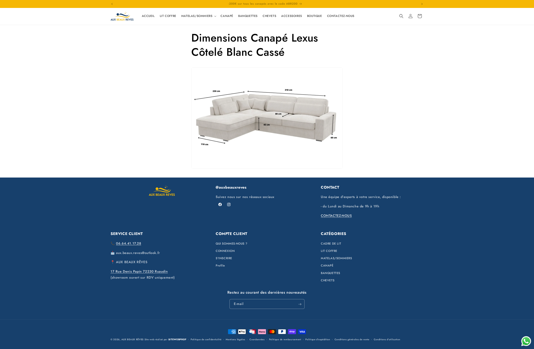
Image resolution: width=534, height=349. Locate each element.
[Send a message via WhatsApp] (526, 341)
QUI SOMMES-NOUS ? (231, 243)
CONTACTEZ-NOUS (336, 215)
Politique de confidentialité (206, 339)
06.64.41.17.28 (128, 243)
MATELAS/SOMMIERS (336, 258)
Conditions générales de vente (352, 339)
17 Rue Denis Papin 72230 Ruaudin (139, 271)
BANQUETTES (330, 273)
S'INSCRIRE (224, 258)
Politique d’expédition (317, 339)
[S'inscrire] (299, 304)
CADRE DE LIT (331, 243)
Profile (220, 265)
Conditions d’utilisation (387, 339)
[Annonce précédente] (112, 4)
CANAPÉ (327, 265)
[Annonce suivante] (422, 4)
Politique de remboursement (285, 339)
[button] (198, 15)
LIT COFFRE (329, 251)
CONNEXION (225, 251)
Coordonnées (257, 339)
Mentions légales (235, 339)
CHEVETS (327, 280)
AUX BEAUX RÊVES (132, 339)
